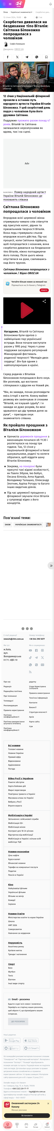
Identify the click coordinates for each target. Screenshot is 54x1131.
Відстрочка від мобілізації (20, 835)
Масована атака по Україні (21, 798)
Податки (12, 871)
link (30, 650)
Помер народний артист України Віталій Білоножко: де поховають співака (24, 195)
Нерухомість (15, 942)
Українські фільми (16, 892)
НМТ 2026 (12, 925)
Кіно (10, 884)
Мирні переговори (17, 790)
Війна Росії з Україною (20, 778)
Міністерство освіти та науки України (25, 917)
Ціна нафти (13, 855)
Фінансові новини (16, 863)
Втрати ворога (15, 806)
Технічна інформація (38, 698)
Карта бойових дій (17, 786)
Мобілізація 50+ (15, 823)
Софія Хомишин (17, 44)
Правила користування (14, 710)
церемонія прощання (34, 436)
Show (5, 12)
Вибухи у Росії (14, 802)
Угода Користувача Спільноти (37, 687)
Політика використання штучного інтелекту (14, 723)
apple (31, 1040)
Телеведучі (8, 701)
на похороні (27, 466)
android (12, 1040)
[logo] (18, 4)
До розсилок (18, 1022)
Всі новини (14, 745)
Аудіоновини (14, 765)
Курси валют (14, 859)
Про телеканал (10, 696)
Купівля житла (15, 950)
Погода (11, 769)
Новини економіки (18, 851)
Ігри (31, 726)
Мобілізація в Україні (20, 815)
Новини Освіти (16, 913)
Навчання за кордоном (19, 933)
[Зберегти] (46, 57)
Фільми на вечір (16, 896)
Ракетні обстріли (16, 782)
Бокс (10, 968)
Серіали (12, 904)
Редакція (7, 687)
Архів (31, 717)
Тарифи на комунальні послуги (23, 867)
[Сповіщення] (50, 4)
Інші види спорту (16, 983)
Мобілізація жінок (16, 827)
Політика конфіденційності (11, 716)
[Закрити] (48, 1103)
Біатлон (12, 979)
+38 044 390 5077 (37, 639)
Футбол (11, 972)
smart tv (12, 1048)
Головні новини (15, 749)
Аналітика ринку (16, 946)
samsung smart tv (31, 1048)
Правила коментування (39, 693)
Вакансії (32, 707)
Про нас (7, 682)
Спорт (11, 964)
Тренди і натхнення (17, 954)
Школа (11, 921)
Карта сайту (34, 722)
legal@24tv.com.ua (37, 1092)
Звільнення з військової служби (23, 819)
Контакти (33, 703)
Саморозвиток (15, 929)
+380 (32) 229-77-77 (20, 1089)
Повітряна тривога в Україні (21, 794)
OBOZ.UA (19, 49)
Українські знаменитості (22, 12)
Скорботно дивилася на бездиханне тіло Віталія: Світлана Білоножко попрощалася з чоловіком (43, 12)
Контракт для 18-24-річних (20, 831)
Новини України (15, 753)
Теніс (10, 975)
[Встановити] (27, 1110)
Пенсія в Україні (15, 875)
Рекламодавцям (11, 706)
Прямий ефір (14, 757)
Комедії (11, 900)
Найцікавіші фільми (17, 888)
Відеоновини (14, 761)
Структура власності (38, 712)
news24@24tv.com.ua (14, 639)
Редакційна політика (13, 691)
